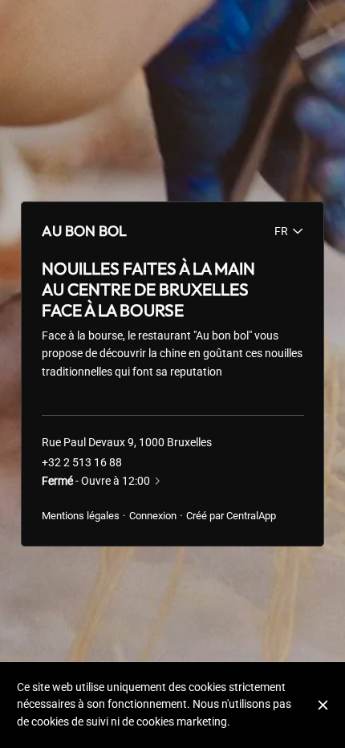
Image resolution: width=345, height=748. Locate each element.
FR (281, 231)
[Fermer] (323, 705)
